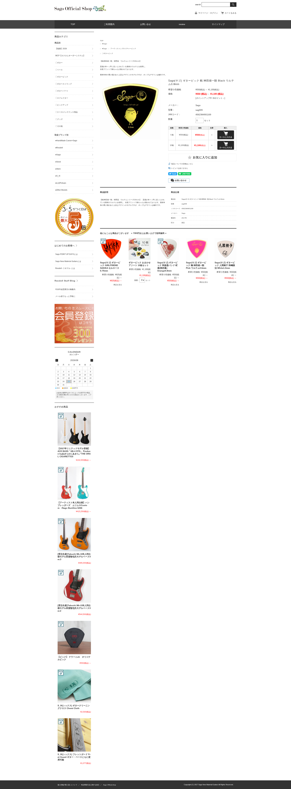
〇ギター (59, 63)
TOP (73, 24)
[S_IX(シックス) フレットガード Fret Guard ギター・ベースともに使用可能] (74, 735)
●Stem (58, 169)
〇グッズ (59, 119)
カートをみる (230, 13)
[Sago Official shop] (80, 10)
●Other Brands (61, 190)
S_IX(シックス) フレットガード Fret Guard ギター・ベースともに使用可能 (74, 757)
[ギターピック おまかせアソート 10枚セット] (140, 249)
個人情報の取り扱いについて (67, 785)
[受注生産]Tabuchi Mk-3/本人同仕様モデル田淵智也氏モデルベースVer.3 (74, 557)
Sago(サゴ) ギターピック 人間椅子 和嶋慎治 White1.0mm (225, 265)
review (182, 24)
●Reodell (59, 148)
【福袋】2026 (61, 49)
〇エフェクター (61, 98)
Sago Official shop (109, 785)
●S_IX (57, 176)
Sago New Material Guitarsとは (68, 261)
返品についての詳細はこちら (182, 164)
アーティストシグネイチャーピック (123, 48)
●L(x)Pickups (60, 183)
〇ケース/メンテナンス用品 (66, 112)
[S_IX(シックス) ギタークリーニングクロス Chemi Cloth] (74, 686)
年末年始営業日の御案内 (65, 289)
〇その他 (59, 126)
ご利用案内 (109, 24)
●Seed (58, 162)
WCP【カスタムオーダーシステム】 (70, 56)
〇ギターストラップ (63, 84)
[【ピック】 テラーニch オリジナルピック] (74, 637)
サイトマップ (218, 24)
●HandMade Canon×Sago (66, 141)
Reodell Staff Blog (65, 281)
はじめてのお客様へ (65, 245)
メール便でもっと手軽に (65, 296)
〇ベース (59, 70)
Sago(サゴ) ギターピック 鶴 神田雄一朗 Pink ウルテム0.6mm (196, 265)
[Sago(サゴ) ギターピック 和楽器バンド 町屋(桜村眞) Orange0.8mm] (168, 249)
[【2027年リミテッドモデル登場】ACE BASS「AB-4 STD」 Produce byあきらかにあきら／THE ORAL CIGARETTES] (74, 429)
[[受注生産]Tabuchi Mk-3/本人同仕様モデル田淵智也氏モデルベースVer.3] (74, 534)
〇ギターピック (107, 53)
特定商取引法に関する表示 (90, 785)
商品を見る (118, 285)
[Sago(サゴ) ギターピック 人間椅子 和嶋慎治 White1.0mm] (225, 249)
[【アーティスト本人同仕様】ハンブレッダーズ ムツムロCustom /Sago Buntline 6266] (74, 483)
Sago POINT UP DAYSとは (66, 254)
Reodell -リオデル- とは (66, 268)
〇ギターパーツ (61, 91)
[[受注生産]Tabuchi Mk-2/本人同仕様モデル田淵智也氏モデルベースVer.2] (74, 586)
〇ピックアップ (61, 105)
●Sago (104, 44)
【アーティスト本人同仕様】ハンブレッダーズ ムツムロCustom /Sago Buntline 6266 (73, 505)
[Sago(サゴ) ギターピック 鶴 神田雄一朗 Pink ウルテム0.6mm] (197, 249)
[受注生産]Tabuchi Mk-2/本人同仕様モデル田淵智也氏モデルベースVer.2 (74, 608)
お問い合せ (145, 24)
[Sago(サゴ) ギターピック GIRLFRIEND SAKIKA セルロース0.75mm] (111, 249)
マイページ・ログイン (208, 13)
